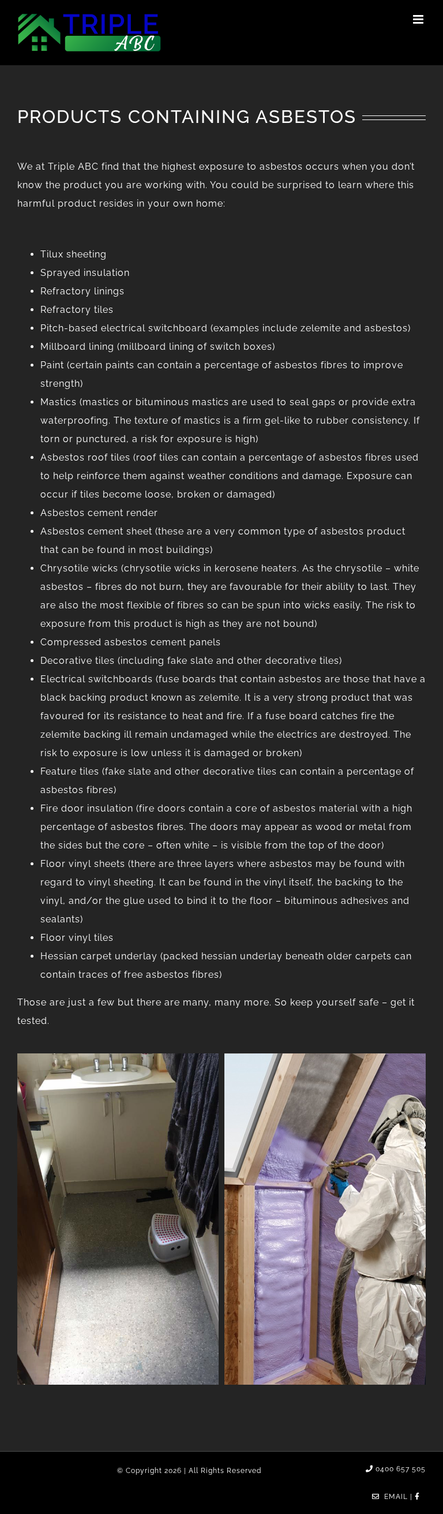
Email (394, 1497)
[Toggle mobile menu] (419, 19)
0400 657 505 (399, 1469)
